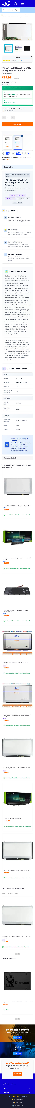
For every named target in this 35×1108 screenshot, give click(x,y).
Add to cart (17, 124)
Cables (16, 893)
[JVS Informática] (6, 4)
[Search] (16, 10)
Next (19, 954)
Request (17, 1074)
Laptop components (7, 893)
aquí (8, 159)
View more (17, 1037)
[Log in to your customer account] (15, 4)
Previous (16, 954)
